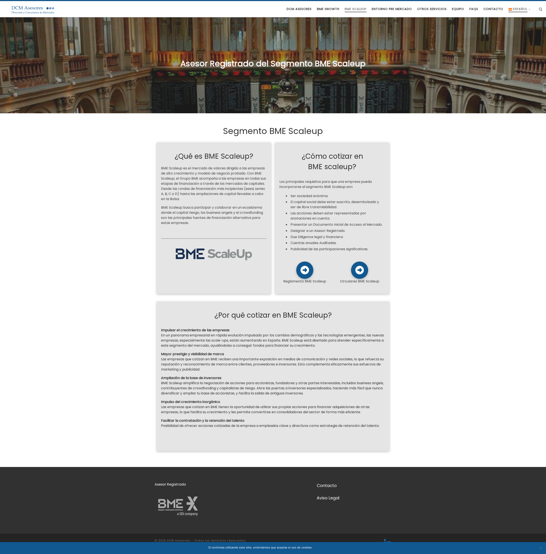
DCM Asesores (178, 540)
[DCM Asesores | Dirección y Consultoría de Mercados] (30, 8)
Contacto (327, 486)
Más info (332, 547)
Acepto (319, 547)
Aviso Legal (328, 498)
